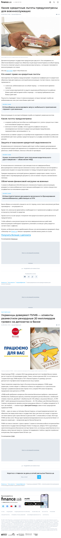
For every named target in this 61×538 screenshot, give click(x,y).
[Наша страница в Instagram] (20, 506)
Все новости (11, 282)
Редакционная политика (22, 511)
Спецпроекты (5, 514)
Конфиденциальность (34, 514)
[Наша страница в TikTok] (15, 506)
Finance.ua (14, 231)
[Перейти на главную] (6, 2)
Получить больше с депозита (16, 235)
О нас (3, 511)
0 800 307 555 (18, 2)
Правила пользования (18, 514)
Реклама (52, 511)
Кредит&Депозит (16, 14)
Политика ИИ (36, 511)
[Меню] (58, 2)
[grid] (30, 387)
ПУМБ (13, 436)
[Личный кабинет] (50, 2)
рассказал (10, 71)
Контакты (46, 514)
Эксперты (45, 511)
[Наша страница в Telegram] (3, 506)
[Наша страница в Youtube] (11, 506)
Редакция (10, 511)
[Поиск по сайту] (54, 2)
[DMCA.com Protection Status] (4, 536)
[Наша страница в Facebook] (7, 506)
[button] (39, 477)
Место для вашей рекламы (30, 253)
